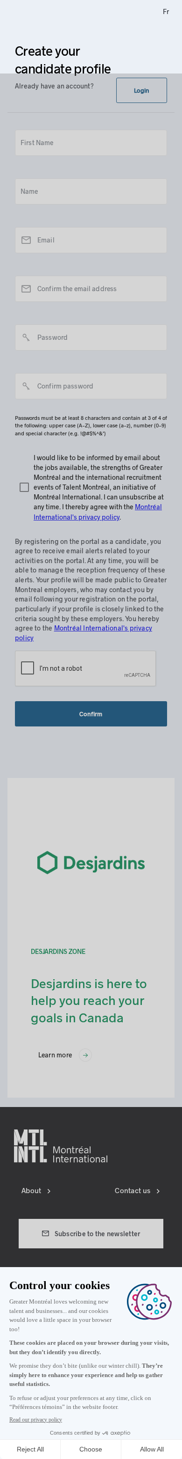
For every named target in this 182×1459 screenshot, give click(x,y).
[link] (165, 11)
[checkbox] (91, 487)
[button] (141, 90)
